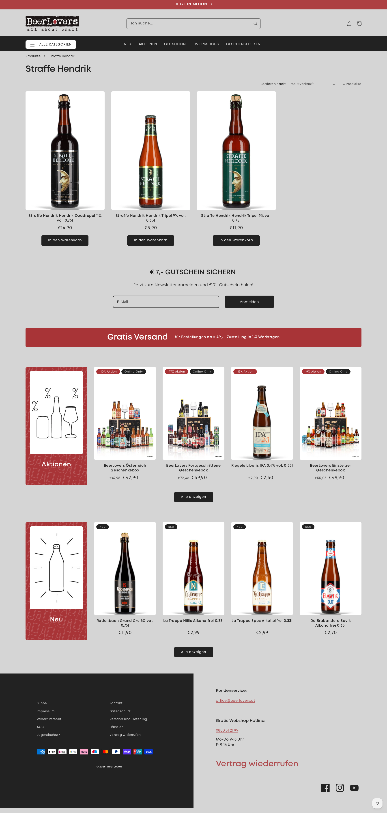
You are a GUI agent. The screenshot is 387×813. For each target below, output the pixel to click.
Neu (56, 620)
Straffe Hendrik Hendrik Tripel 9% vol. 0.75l (236, 218)
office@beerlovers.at (235, 700)
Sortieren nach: (273, 84)
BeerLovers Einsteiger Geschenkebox (330, 468)
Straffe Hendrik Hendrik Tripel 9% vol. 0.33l (151, 218)
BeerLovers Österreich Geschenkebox (125, 468)
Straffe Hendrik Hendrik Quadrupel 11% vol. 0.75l (64, 218)
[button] (51, 44)
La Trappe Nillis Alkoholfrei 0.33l (193, 621)
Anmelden (249, 302)
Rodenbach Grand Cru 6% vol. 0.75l (125, 623)
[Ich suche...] (255, 23)
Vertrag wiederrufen (257, 764)
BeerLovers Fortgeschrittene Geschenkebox (193, 468)
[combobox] (193, 24)
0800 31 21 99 (227, 730)
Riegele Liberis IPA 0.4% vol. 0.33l (262, 465)
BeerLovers (115, 767)
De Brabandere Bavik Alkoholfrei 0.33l (330, 623)
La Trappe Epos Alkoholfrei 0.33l (262, 621)
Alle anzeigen (193, 497)
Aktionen (56, 464)
